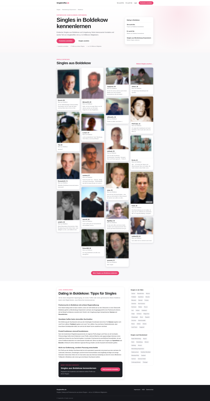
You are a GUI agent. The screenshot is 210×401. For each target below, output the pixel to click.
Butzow (148, 293)
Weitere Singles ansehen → (144, 64)
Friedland (133, 297)
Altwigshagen (134, 317)
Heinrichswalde (141, 320)
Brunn (141, 317)
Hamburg (133, 345)
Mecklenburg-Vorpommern (69, 9)
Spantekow (140, 297)
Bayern (145, 338)
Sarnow (133, 293)
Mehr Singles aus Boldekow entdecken (105, 273)
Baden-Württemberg (136, 338)
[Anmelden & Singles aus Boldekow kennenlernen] (68, 82)
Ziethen (138, 324)
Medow (140, 307)
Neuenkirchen (140, 293)
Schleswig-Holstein (136, 362)
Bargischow (146, 313)
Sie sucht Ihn (120, 3)
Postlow (146, 300)
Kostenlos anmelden (146, 3)
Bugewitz (147, 317)
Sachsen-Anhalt (142, 358)
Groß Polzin (134, 327)
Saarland (143, 355)
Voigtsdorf (141, 327)
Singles (58, 9)
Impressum (137, 389)
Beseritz (148, 297)
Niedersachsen (135, 352)
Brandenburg (139, 342)
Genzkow (133, 303)
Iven (132, 310)
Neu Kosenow (141, 303)
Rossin (145, 307)
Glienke (144, 324)
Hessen (140, 345)
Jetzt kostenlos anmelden (110, 369)
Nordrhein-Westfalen (145, 352)
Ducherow (133, 307)
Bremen (146, 342)
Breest (133, 324)
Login (135, 3)
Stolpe (133, 313)
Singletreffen (63, 3)
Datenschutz (149, 389)
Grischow (133, 320)
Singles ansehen (84, 41)
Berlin (132, 342)
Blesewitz (133, 300)
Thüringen (145, 362)
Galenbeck (144, 310)
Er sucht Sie (129, 3)
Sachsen (133, 358)
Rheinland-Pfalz (135, 355)
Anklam (137, 310)
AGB (143, 389)
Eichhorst (139, 313)
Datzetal (140, 300)
